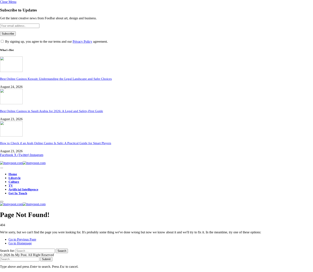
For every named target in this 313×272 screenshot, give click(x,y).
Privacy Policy (82, 41)
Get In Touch (18, 193)
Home (13, 174)
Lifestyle (15, 178)
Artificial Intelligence (23, 189)
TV (11, 185)
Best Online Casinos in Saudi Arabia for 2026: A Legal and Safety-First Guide (51, 111)
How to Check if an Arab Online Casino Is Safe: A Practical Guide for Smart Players (55, 143)
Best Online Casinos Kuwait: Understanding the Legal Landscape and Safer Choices (56, 78)
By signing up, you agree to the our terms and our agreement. (56, 41)
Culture (14, 181)
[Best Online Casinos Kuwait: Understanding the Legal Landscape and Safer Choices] (11, 71)
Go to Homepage (20, 243)
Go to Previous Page (22, 239)
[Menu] (1, 168)
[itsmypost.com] (23, 163)
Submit (46, 259)
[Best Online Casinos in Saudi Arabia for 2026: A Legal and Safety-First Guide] (11, 103)
